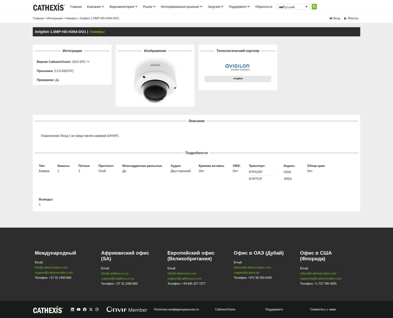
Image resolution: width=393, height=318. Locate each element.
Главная (76, 6)
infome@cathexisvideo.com (252, 267)
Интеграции (55, 18)
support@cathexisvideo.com (54, 272)
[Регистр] (345, 18)
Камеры (71, 18)
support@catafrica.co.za (117, 278)
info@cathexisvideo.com (51, 267)
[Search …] (314, 6)
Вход (336, 18)
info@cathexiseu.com (181, 273)
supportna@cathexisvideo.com (321, 278)
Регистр (353, 18)
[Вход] (331, 18)
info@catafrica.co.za (115, 273)
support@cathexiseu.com (184, 278)
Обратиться (263, 6)
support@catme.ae (246, 272)
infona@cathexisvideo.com (318, 273)
